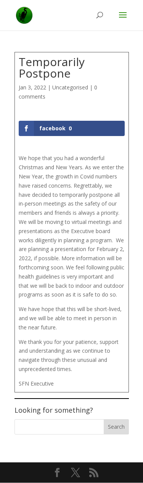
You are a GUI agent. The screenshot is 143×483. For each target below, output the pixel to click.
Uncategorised (70, 87)
